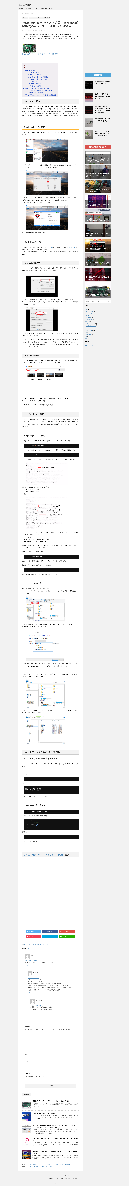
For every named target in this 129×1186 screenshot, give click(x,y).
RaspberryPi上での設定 (35, 72)
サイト (27, 1067)
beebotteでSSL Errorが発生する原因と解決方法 (102, 82)
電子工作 (26, 944)
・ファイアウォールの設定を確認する (40, 90)
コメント (27, 1032)
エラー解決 (89, 319)
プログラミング (89, 313)
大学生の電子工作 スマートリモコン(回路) (43, 855)
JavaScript (88, 317)
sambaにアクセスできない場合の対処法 (37, 88)
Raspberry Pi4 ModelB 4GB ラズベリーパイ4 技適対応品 (40, 54)
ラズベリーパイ (41, 944)
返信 (26, 965)
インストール (32, 944)
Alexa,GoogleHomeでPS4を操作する (44, 1113)
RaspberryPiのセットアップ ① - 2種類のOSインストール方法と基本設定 (48, 1164)
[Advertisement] (50, 877)
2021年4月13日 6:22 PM (36, 1005)
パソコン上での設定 (34, 74)
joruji (29, 948)
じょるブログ (25, 5)
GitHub (87, 328)
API (86, 336)
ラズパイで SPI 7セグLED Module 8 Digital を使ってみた (102, 96)
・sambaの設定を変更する (36, 92)
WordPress (88, 334)
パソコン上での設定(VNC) (39, 79)
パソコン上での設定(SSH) (39, 77)
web (86, 332)
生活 (86, 309)
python (87, 315)
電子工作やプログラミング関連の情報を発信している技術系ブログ (64, 1179)
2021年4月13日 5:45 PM (33, 978)
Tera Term (50, 247)
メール (27, 1061)
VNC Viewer (72, 247)
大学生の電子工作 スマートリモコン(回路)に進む (41, 95)
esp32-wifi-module (91, 326)
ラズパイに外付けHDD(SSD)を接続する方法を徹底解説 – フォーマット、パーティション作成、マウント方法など (54, 1126)
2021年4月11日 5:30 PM (31, 961)
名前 (26, 1054)
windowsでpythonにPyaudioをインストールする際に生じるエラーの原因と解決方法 (102, 109)
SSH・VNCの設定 (30, 70)
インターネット (89, 311)
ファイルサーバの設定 (32, 81)
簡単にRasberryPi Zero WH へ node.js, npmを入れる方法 (50, 1101)
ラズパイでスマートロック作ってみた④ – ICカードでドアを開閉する (102, 133)
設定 (46, 944)
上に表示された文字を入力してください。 (36, 1076)
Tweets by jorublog (90, 345)
